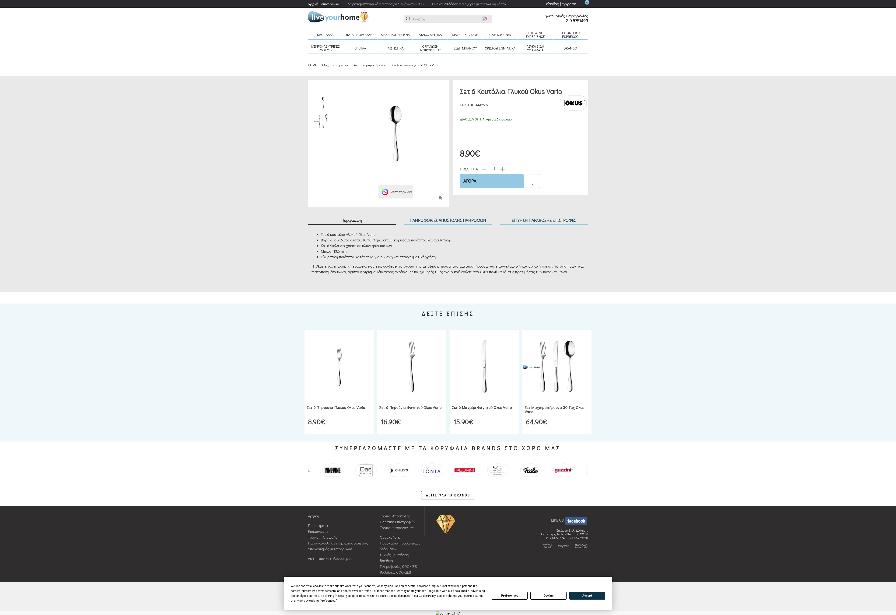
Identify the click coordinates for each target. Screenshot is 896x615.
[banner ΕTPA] (448, 612)
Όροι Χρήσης (390, 537)
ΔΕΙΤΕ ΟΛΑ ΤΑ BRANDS (448, 495)
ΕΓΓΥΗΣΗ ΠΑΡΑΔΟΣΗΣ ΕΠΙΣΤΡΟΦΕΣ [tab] (544, 220)
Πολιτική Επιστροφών (397, 521)
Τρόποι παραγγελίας (396, 527)
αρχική (313, 3)
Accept (587, 595)
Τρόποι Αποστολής (395, 515)
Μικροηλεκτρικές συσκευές (325, 48)
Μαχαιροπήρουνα (395, 34)
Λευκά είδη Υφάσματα (535, 48)
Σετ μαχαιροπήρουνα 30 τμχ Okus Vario (554, 409)
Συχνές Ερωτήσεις (394, 554)
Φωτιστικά (395, 48)
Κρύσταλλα (325, 34)
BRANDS (570, 48)
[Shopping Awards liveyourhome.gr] (447, 524)
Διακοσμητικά (430, 34)
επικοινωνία (330, 3)
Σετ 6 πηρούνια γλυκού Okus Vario (336, 407)
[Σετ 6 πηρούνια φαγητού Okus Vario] (411, 366)
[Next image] (349, 179)
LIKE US (558, 520)
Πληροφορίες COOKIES (398, 566)
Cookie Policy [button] (427, 595)
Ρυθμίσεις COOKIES (395, 572)
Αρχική (313, 515)
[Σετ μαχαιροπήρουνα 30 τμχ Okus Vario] (557, 366)
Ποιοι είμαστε (319, 525)
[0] (582, 3)
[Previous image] (349, 90)
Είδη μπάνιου (465, 48)
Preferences (509, 595)
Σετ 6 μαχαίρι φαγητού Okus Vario (482, 407)
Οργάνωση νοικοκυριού (430, 48)
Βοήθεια (386, 560)
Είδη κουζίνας (500, 34)
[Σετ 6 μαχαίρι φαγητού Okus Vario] (484, 366)
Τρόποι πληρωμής (322, 537)
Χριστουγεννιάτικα (500, 48)
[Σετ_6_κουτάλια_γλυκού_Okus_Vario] (440, 198)
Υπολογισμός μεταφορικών (330, 548)
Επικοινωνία (318, 531)
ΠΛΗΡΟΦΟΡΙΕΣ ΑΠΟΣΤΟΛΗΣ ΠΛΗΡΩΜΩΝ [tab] (448, 220)
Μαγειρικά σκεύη (465, 34)
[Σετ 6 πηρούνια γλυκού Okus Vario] (339, 366)
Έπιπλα (360, 48)
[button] (408, 19)
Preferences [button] (328, 600)
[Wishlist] (533, 181)
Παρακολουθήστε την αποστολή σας (338, 543)
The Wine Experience (535, 34)
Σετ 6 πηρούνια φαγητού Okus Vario (410, 407)
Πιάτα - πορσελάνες (360, 34)
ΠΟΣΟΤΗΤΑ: (469, 168)
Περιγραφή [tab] (351, 220)
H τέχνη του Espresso (570, 34)
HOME (312, 65)
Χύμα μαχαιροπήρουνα (370, 65)
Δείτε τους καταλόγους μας (330, 558)
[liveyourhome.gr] (338, 16)
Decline (548, 595)
